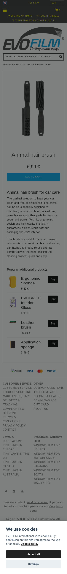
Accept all (33, 554)
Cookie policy (29, 543)
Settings (33, 563)
